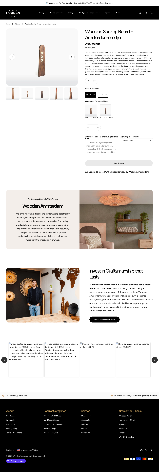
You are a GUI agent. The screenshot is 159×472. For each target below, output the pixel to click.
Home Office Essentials (53, 424)
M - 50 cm (90, 94)
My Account (86, 416)
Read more (92, 81)
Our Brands (10, 416)
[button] (26, 359)
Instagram (123, 424)
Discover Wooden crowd (104, 319)
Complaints (85, 433)
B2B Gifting (10, 424)
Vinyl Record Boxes (51, 420)
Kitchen (17, 24)
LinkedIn (122, 433)
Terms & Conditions (14, 433)
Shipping (84, 424)
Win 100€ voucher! (126, 437)
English (9, 450)
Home (8, 24)
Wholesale (10, 420)
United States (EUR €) (29, 450)
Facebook (123, 428)
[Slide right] (72, 57)
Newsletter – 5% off (127, 420)
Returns (84, 428)
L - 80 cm (103, 94)
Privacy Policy (11, 428)
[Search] (139, 12)
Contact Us (85, 420)
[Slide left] (12, 57)
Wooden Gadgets (51, 433)
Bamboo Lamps (50, 428)
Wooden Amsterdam (21, 456)
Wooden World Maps (52, 416)
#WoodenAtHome (126, 416)
